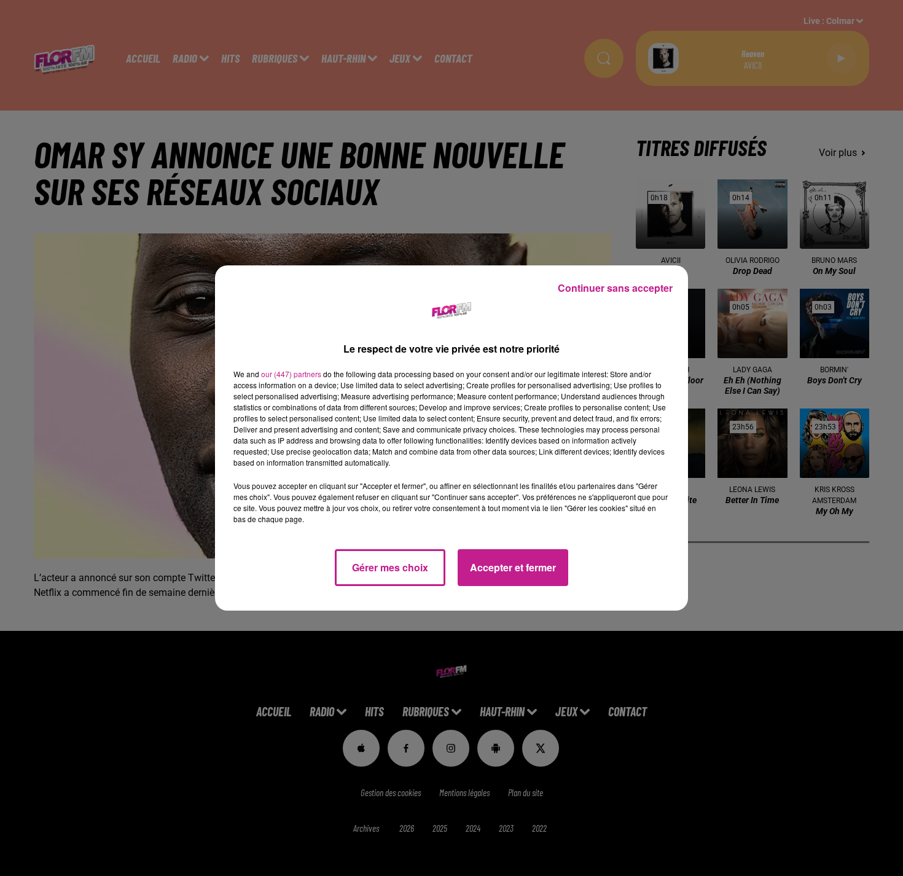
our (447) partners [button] (291, 374)
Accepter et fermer (513, 567)
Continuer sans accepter (615, 288)
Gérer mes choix (390, 567)
